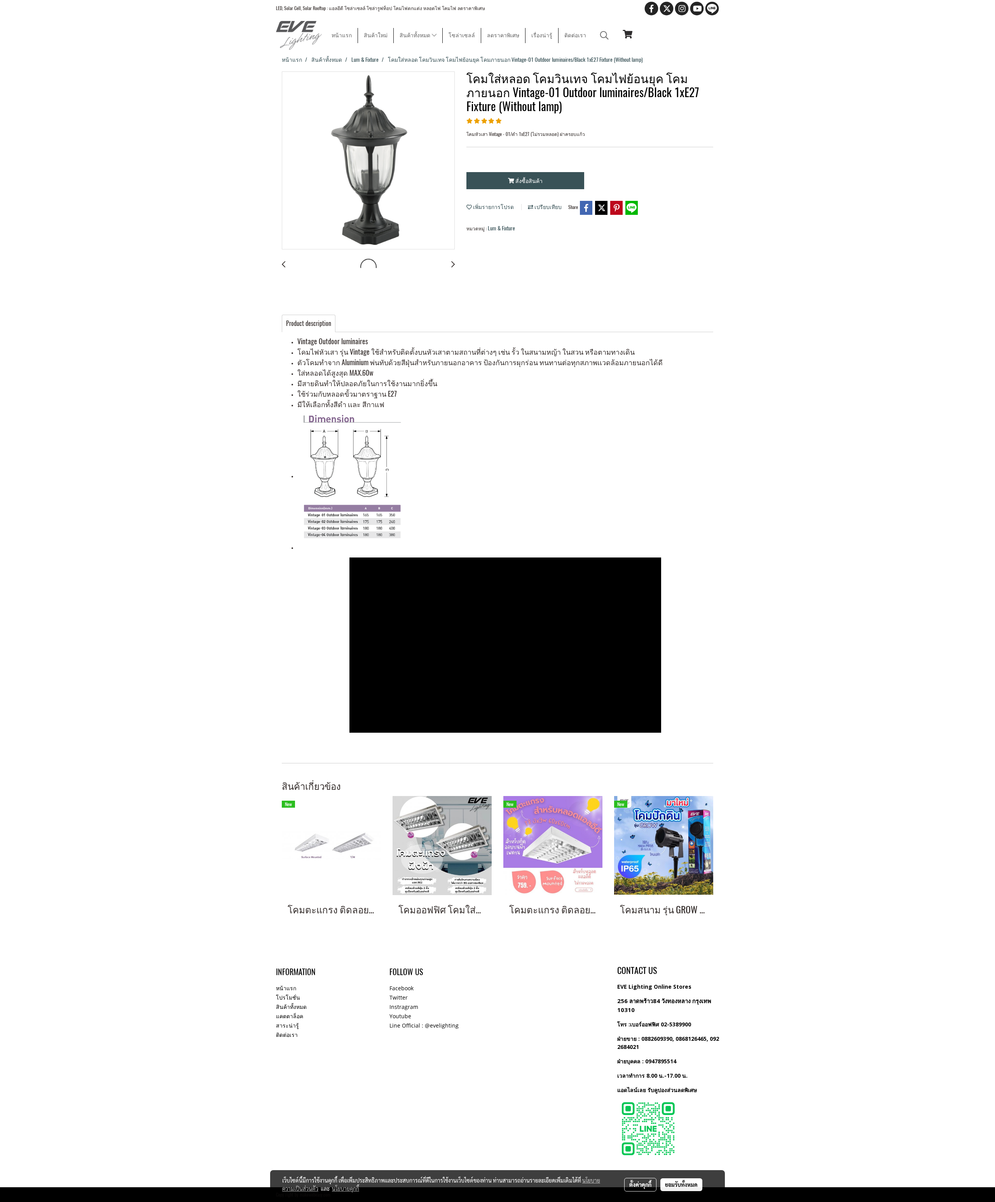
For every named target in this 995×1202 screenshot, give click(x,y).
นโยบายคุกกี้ (345, 1188)
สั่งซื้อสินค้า (528, 181)
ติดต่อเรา (575, 35)
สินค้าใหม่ (376, 35)
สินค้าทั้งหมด (416, 35)
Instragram (403, 1006)
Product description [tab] (308, 323)
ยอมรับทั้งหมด (681, 1184)
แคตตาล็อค (289, 1016)
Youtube (400, 1016)
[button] (604, 35)
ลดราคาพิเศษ (503, 35)
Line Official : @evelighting (424, 1025)
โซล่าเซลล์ (462, 35)
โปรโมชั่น (288, 997)
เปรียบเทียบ (547, 207)
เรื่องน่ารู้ (541, 35)
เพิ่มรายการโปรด (493, 207)
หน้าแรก (342, 35)
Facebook (401, 988)
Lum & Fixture (501, 228)
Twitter (398, 997)
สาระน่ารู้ (287, 1025)
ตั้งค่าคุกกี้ (640, 1184)
